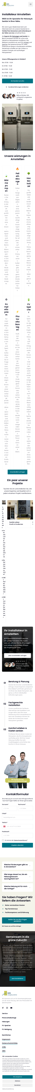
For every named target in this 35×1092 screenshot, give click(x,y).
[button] (17, 769)
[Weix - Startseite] (8, 4)
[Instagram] (7, 1008)
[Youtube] (11, 1008)
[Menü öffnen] (30, 4)
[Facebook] (3, 1008)
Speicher (4, 44)
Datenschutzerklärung (20, 840)
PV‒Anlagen (25, 42)
